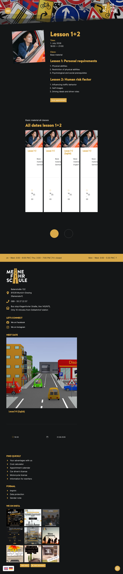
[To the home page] (109, 7)
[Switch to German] (10, 568)
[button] (8, 11)
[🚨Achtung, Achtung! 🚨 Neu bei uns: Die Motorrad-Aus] (50, 535)
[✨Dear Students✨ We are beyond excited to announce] (32, 517)
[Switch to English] (6, 568)
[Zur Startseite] (29, 276)
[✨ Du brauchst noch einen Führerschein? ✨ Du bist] (14, 553)
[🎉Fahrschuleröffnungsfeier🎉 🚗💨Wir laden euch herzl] (32, 553)
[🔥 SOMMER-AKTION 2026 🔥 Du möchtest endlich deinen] (14, 517)
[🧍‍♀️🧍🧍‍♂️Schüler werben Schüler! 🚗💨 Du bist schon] (50, 517)
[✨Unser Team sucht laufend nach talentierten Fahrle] (32, 535)
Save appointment (58, 100)
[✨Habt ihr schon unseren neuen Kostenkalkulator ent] (14, 535)
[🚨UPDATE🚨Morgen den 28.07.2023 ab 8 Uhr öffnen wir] (50, 553)
